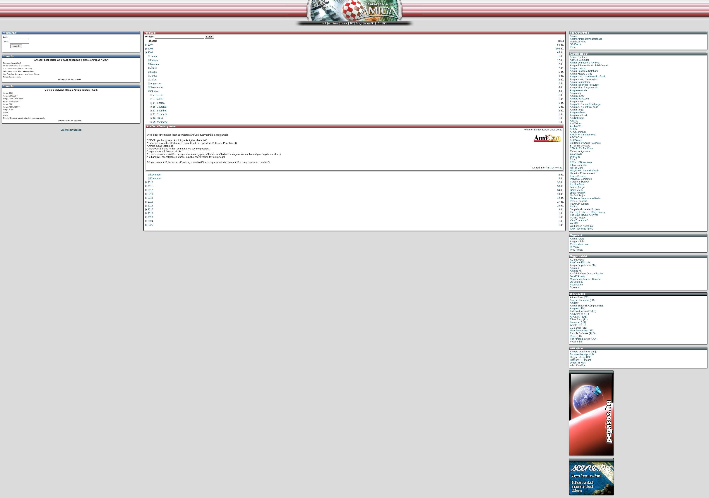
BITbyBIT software (580, 145)
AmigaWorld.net (578, 115)
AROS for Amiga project (583, 134)
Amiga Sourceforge (580, 82)
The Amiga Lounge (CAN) (583, 338)
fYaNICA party (577, 276)
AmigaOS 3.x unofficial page (585, 104)
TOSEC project (578, 217)
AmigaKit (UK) (577, 308)
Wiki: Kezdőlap (578, 365)
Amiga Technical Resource (584, 84)
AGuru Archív (577, 259)
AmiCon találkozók (580, 262)
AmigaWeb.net (578, 112)
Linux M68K (576, 190)
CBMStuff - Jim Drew (581, 148)
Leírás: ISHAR (577, 362)
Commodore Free (579, 244)
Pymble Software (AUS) (582, 333)
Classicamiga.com (580, 151)
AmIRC (574, 120)
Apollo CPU (576, 126)
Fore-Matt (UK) (578, 322)
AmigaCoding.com (580, 98)
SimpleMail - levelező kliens (585, 209)
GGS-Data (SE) (578, 327)
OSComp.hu (576, 281)
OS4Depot (575, 44)
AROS (573, 129)
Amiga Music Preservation (584, 79)
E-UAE (573, 159)
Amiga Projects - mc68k (583, 265)
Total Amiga (576, 249)
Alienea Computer (579, 59)
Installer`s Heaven (579, 181)
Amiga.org (575, 93)
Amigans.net (576, 101)
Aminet (574, 36)
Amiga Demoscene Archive (584, 62)
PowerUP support (579, 203)
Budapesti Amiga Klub (582, 354)
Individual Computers (581, 179)
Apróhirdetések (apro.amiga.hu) (586, 273)
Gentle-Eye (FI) (578, 325)
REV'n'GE (575, 247)
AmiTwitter (575, 123)
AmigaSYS (576, 270)
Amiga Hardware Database (584, 71)
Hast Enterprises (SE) (581, 330)
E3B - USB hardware (581, 162)
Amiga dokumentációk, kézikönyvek (589, 65)
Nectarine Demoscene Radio (585, 198)
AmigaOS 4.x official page (584, 107)
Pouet (573, 47)
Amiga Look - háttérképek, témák (588, 76)
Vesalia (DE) (576, 341)
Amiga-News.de (578, 90)
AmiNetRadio (577, 118)
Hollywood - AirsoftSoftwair (584, 170)
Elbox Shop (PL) (579, 319)
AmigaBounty (577, 95)
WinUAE (574, 223)
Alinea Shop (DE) (579, 297)
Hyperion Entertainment (582, 173)
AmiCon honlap (554, 167)
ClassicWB (576, 154)
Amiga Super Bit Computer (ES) (587, 305)
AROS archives (578, 131)
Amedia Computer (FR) (582, 300)
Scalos (573, 206)
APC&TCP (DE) (578, 316)
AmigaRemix (577, 109)
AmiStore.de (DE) (579, 314)
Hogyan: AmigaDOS (580, 357)
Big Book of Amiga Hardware (585, 143)
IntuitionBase (577, 184)
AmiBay (574, 302)
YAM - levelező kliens (581, 228)
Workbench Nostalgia (581, 226)
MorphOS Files (578, 41)
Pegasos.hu (576, 284)
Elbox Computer (578, 165)
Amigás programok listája (583, 351)
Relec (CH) (576, 336)
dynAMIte (575, 156)
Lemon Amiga (577, 187)
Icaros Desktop (578, 176)
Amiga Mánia (577, 241)
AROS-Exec (576, 137)
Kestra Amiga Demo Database (586, 38)
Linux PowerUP (578, 192)
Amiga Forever (578, 68)
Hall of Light (576, 167)
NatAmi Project (578, 195)
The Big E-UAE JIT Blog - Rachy (587, 212)
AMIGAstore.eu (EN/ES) (583, 311)
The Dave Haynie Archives (584, 214)
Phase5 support (578, 201)
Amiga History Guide (581, 73)
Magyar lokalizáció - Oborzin (585, 279)
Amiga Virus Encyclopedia (584, 87)
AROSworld (576, 140)
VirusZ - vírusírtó (579, 220)
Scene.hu (575, 287)
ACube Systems (579, 57)
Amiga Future (577, 238)
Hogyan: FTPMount (580, 360)
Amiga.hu (575, 268)
